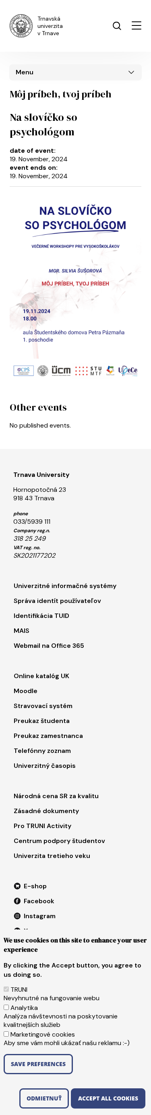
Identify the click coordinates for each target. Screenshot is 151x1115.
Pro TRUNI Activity (42, 826)
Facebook (39, 901)
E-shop (35, 886)
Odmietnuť (44, 1098)
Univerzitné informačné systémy (65, 586)
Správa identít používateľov (57, 600)
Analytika (24, 1007)
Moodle (25, 691)
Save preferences (38, 1064)
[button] (136, 25)
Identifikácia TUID (41, 615)
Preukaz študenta (42, 721)
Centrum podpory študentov (59, 841)
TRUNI (18, 989)
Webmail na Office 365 (49, 645)
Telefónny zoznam (42, 750)
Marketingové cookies (42, 1034)
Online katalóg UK (41, 676)
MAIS (21, 630)
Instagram (40, 916)
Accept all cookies (108, 1098)
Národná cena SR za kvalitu (56, 796)
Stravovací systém (43, 706)
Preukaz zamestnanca (48, 735)
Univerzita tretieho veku (52, 856)
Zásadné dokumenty (46, 811)
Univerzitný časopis (45, 765)
